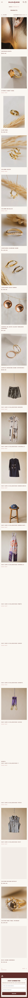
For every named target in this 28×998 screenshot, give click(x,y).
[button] (23, 2)
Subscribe (14, 993)
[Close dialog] (25, 980)
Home (10, 6)
